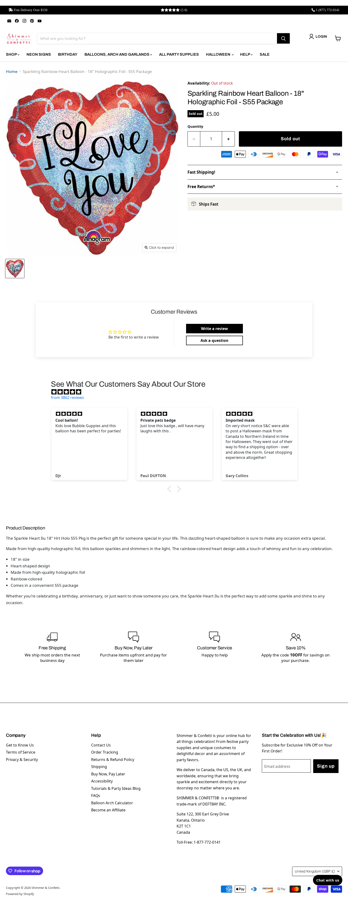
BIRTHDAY (67, 54)
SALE (265, 54)
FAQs (95, 795)
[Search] (283, 38)
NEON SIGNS (39, 54)
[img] (176, 392)
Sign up (326, 766)
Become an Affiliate (108, 810)
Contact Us (101, 745)
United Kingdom (315, 871)
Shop (12, 54)
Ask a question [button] (214, 340)
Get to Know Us (20, 745)
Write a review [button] (214, 328)
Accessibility (102, 781)
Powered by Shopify (20, 894)
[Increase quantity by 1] (228, 139)
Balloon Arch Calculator (112, 802)
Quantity (195, 126)
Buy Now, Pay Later (108, 774)
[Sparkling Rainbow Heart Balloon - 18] (14, 268)
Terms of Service (20, 752)
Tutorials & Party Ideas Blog (116, 788)
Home (12, 71)
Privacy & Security (22, 759)
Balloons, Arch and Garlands (117, 54)
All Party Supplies (179, 54)
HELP (245, 54)
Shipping (99, 766)
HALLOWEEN (218, 54)
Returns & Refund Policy (112, 759)
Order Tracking (104, 752)
